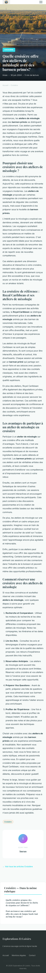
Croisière (8, 50)
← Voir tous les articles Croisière (18, 866)
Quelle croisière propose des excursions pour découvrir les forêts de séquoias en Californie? (22, 903)
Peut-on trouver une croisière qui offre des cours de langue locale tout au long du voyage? (22, 914)
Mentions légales (19, 955)
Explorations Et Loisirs (17, 938)
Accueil (5, 85)
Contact (32, 955)
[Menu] (40, 2)
